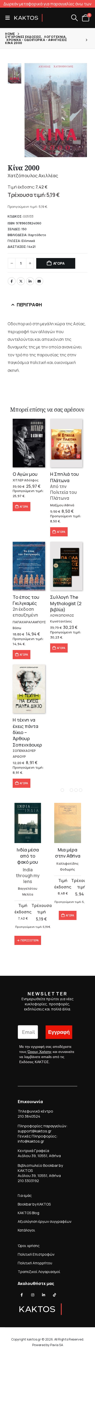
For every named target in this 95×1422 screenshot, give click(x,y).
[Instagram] (33, 1295)
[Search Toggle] (74, 18)
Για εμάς (25, 1195)
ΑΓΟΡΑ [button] (24, 506)
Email (39, 281)
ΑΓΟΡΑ (59, 263)
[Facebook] (22, 1295)
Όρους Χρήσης (40, 1052)
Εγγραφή (59, 1032)
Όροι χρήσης (29, 1245)
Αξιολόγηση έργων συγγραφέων (44, 1221)
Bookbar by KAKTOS (34, 1204)
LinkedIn (30, 281)
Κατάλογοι (26, 1230)
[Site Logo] (28, 18)
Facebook (12, 281)
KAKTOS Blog (28, 1212)
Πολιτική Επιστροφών (36, 1254)
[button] (9, 17)
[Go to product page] (29, 443)
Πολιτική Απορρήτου (35, 1263)
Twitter (21, 281)
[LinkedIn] (44, 1295)
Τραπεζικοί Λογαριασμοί (39, 1271)
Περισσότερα (30, 940)
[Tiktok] (54, 1295)
